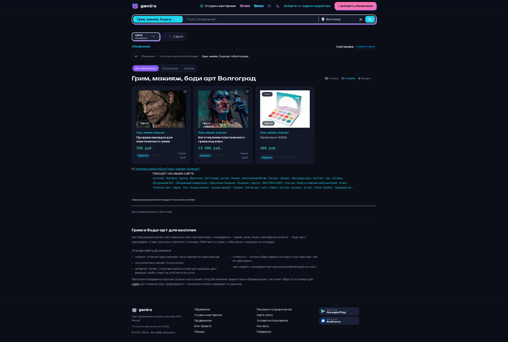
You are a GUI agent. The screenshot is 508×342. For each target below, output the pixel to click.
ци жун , (225, 178)
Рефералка (264, 331)
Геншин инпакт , (200, 187)
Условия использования (272, 320)
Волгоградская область (145, 212)
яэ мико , (297, 187)
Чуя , (186, 187)
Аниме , (236, 178)
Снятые (189, 68)
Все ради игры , (302, 178)
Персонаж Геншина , (223, 183)
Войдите (290, 6)
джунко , (286, 178)
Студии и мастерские (208, 315)
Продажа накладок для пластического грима (154, 139)
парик (135, 284)
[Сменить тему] (278, 6)
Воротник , (197, 178)
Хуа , (328, 178)
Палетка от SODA (273, 137)
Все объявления (145, 68)
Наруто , (257, 183)
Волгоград (166, 212)
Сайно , (274, 187)
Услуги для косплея (183, 199)
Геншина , (244, 183)
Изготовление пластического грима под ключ (221, 139)
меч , (169, 187)
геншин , (239, 187)
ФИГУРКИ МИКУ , (274, 183)
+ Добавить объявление (355, 6)
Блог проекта (202, 326)
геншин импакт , (222, 187)
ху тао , (309, 187)
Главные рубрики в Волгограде (151, 199)
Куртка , (184, 178)
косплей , (159, 178)
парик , (178, 187)
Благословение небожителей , (318, 183)
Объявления (202, 309)
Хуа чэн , (291, 183)
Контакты (263, 326)
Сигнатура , (253, 187)
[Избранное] (269, 6)
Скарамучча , (343, 187)
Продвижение (203, 320)
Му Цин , (285, 187)
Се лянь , (338, 178)
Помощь (199, 331)
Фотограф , (212, 178)
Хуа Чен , (319, 178)
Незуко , (274, 178)
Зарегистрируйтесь (316, 6)
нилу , (265, 187)
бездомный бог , (164, 183)
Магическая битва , (255, 178)
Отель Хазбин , (324, 187)
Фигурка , (172, 178)
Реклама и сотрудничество (274, 309)
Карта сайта (265, 315)
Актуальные (170, 68)
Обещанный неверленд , (192, 183)
